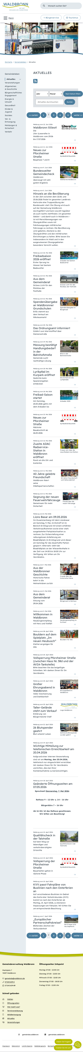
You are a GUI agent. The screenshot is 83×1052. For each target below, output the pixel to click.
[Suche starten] (44, 6)
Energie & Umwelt (9, 100)
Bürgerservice (52, 17)
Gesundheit (10, 105)
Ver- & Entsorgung (10, 120)
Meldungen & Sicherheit (11, 126)
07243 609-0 (10, 982)
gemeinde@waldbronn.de (15, 978)
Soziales (8, 115)
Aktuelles (11, 79)
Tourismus (73, 17)
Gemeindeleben (20, 62)
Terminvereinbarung (15, 1011)
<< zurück (33, 115)
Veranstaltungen (12, 83)
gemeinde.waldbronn (30, 1035)
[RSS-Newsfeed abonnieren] (35, 82)
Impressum (6, 1046)
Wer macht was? (13, 1007)
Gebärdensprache (40, 1046)
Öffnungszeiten (13, 1003)
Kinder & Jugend (9, 110)
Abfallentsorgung (14, 1015)
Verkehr (8, 132)
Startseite (8, 62)
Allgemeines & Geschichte (11, 87)
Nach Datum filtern (73, 94)
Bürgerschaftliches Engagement (13, 94)
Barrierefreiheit (53, 1046)
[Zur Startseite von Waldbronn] (15, 6)
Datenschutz (16, 1046)
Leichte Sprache (27, 1046)
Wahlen (10, 999)
